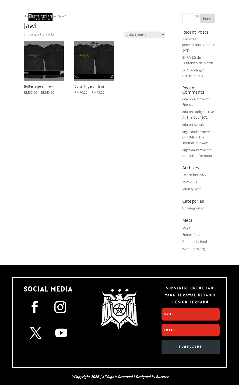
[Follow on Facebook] (34, 307)
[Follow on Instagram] (60, 307)
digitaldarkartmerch (196, 132)
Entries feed (191, 234)
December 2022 (194, 175)
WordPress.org (193, 249)
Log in (187, 227)
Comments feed (194, 241)
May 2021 (189, 182)
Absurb (199, 124)
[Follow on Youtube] (61, 333)
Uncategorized (193, 208)
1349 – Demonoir (200, 155)
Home (103, 16)
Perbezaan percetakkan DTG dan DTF (198, 45)
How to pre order (178, 16)
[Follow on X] (35, 333)
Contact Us (151, 16)
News (116, 16)
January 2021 (192, 189)
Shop (129, 16)
